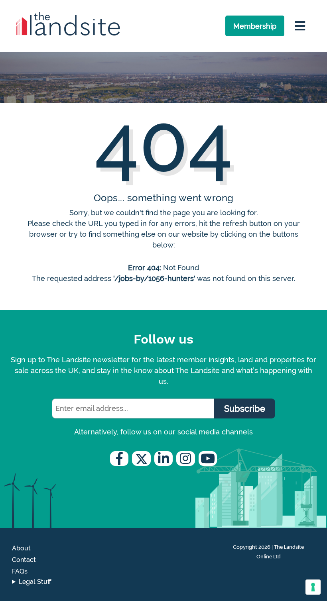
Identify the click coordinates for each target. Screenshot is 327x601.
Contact (24, 560)
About (21, 548)
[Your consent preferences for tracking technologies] (313, 587)
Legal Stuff (35, 581)
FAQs (20, 571)
